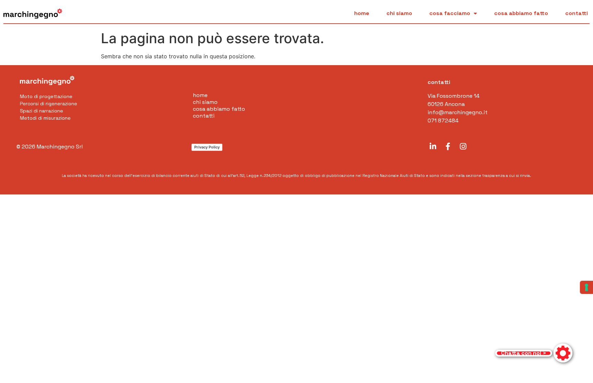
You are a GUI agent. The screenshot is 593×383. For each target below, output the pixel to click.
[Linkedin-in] (433, 146)
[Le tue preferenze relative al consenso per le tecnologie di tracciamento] (586, 287)
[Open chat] (533, 353)
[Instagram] (463, 146)
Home (361, 13)
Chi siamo (399, 13)
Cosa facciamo (449, 13)
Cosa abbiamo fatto (521, 13)
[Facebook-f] (448, 146)
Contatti (576, 13)
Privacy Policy (207, 147)
